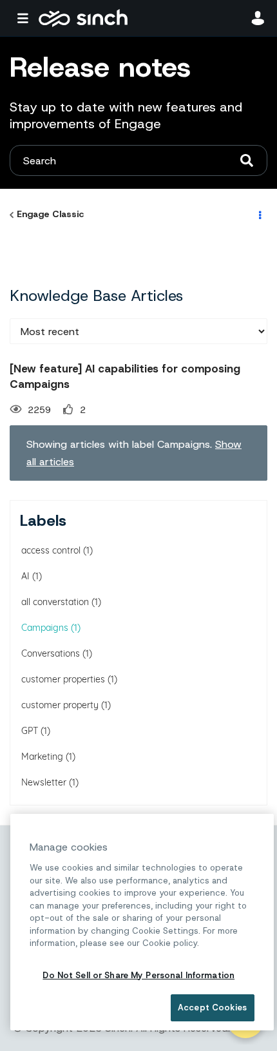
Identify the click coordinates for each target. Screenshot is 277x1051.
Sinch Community (83, 18)
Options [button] (259, 214)
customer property (60, 705)
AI (25, 576)
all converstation (55, 602)
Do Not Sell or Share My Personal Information (138, 975)
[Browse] (26, 18)
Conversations (50, 653)
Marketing (42, 756)
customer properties (63, 679)
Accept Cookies (212, 1007)
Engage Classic (50, 214)
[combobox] (138, 160)
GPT (29, 731)
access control (51, 550)
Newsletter (43, 782)
